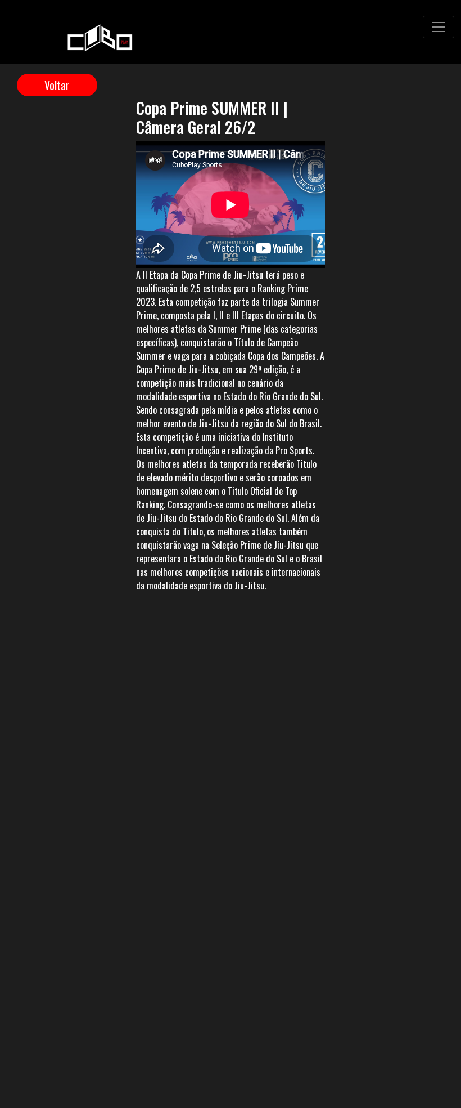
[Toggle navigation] (438, 27)
